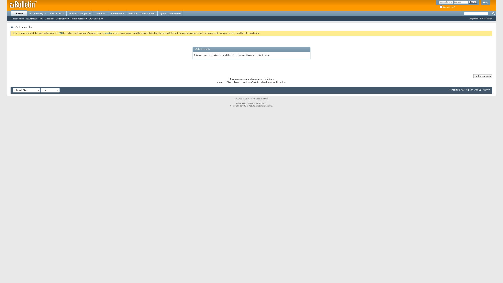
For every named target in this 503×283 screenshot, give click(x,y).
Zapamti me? (448, 7)
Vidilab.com (117, 13)
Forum (19, 13)
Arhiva (478, 90)
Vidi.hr (469, 90)
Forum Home (18, 18)
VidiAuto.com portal (80, 13)
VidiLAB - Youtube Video (141, 13)
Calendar (49, 18)
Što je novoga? (37, 13)
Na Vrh (486, 90)
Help (485, 2)
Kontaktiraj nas (456, 90)
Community (61, 18)
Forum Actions (78, 18)
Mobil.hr (100, 13)
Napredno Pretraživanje (481, 18)
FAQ (41, 18)
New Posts (31, 18)
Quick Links (94, 18)
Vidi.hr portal (57, 13)
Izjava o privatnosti (170, 13)
